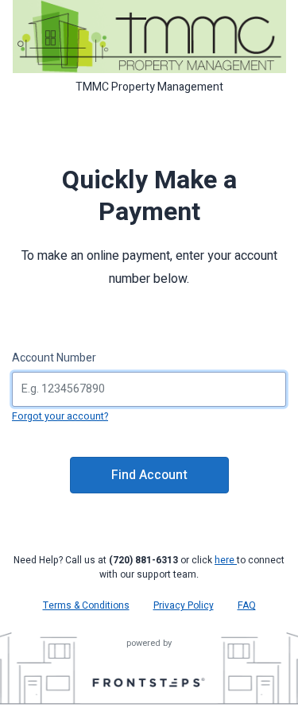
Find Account (149, 475)
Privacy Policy (183, 605)
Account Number (54, 358)
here (226, 560)
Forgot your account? (60, 416)
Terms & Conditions (86, 605)
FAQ (247, 605)
